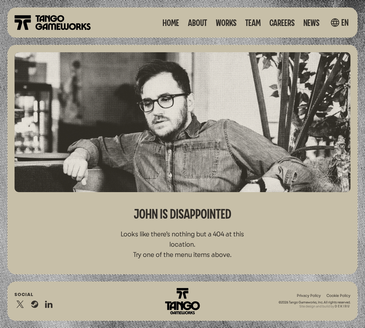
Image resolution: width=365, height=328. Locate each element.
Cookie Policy (338, 296)
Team (253, 23)
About (197, 23)
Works (226, 23)
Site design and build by (324, 306)
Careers (282, 23)
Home (171, 23)
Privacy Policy (309, 296)
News (311, 23)
